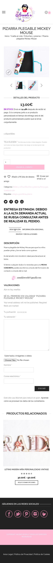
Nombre (8, 365)
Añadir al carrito (24, 167)
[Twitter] (18, 514)
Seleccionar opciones (26, 482)
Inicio (7, 36)
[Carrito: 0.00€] (50, 11)
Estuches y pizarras (32, 36)
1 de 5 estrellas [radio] (18, 312)
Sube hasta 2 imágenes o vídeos (18, 356)
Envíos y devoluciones (26, 234)
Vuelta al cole (17, 36)
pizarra (29, 194)
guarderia (22, 194)
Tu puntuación (10, 312)
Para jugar (44, 187)
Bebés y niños (18, 187)
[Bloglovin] (44, 514)
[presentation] (11, 85)
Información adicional (33, 229)
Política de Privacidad (23, 554)
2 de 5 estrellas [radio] (19, 312)
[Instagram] (35, 514)
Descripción (15, 229)
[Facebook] (9, 514)
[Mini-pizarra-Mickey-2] (26, 61)
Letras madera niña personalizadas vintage (27, 469)
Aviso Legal (8, 554)
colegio (15, 194)
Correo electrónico (12, 376)
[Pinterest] (26, 514)
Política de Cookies (42, 554)
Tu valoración (10, 317)
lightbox (8, 72)
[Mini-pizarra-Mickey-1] (33, 85)
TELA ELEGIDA (25, 145)
